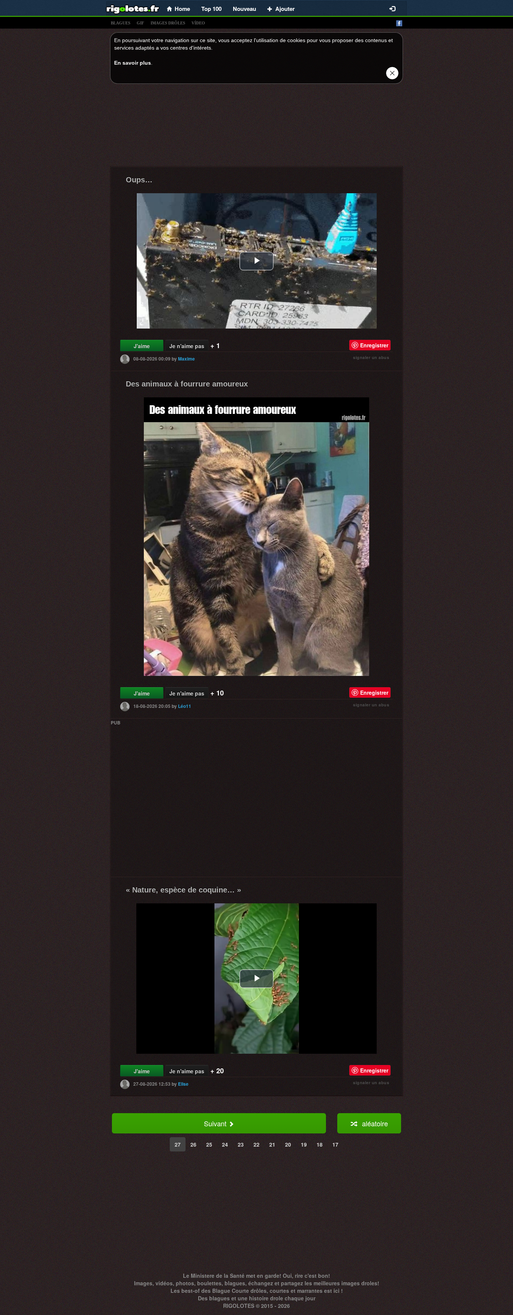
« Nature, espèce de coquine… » (183, 890)
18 (320, 1144)
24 (225, 1144)
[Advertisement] (256, 127)
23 (241, 1144)
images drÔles (168, 23)
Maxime (186, 358)
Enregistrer (374, 345)
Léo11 (184, 706)
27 (178, 1144)
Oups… (139, 180)
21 (272, 1144)
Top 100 (211, 9)
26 (193, 1144)
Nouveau (244, 9)
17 (335, 1144)
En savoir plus (132, 63)
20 (288, 1144)
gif (140, 23)
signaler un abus (371, 357)
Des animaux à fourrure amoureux (187, 384)
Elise (183, 1083)
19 (304, 1144)
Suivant (216, 1123)
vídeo (198, 23)
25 (209, 1144)
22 (256, 1144)
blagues (120, 23)
